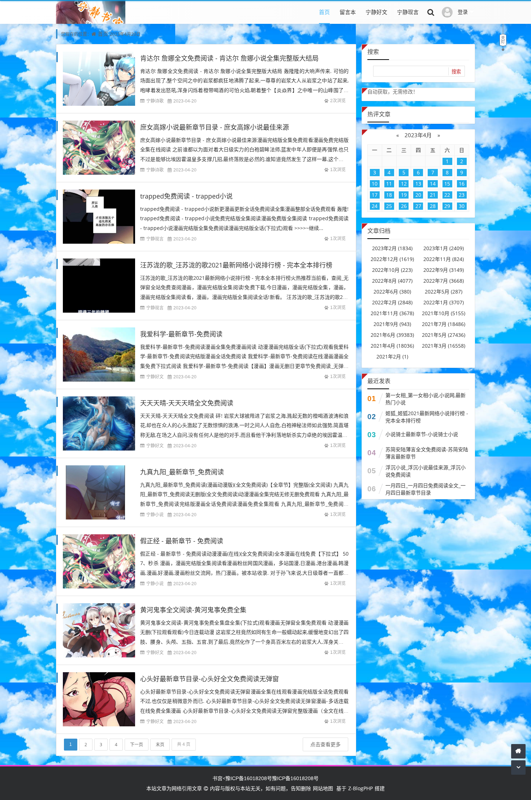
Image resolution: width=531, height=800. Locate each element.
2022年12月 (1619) (392, 259)
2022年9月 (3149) (443, 269)
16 (462, 183)
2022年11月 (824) (443, 259)
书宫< (218, 778)
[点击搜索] (431, 12)
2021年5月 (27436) (443, 334)
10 (374, 183)
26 (404, 206)
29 (447, 206)
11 (389, 183)
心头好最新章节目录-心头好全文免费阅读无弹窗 (209, 678)
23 (462, 194)
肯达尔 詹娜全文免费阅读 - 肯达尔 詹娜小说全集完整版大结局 (229, 58)
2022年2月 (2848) (392, 302)
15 (447, 183)
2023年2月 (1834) (392, 248)
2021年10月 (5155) (443, 313)
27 (418, 206)
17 (374, 194)
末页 (160, 745)
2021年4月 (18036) (392, 345)
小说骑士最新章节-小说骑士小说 (421, 434)
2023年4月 (418, 135)
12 (404, 183)
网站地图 (323, 788)
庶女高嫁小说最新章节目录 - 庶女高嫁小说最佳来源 (214, 127)
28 (433, 206)
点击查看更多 (325, 744)
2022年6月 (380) (392, 291)
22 (447, 194)
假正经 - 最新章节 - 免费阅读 (181, 540)
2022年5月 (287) (443, 291)
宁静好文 (376, 12)
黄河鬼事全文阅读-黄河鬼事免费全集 (193, 609)
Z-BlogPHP (360, 788)
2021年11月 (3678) (392, 313)
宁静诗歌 (155, 101)
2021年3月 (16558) (443, 345)
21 (433, 194)
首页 (324, 12)
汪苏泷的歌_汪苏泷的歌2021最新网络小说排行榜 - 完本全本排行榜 (236, 265)
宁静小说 (155, 515)
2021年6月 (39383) (392, 334)
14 (433, 183)
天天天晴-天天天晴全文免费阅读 (186, 403)
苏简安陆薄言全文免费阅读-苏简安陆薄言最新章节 (426, 453)
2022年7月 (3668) (443, 280)
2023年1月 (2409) (443, 248)
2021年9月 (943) (392, 324)
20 (418, 194)
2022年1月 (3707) (443, 302)
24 (374, 206)
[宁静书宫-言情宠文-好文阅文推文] (90, 23)
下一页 (136, 745)
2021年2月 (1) (392, 356)
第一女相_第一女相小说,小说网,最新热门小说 (425, 399)
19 (404, 194)
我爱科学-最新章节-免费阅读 (181, 334)
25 (389, 206)
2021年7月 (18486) (443, 324)
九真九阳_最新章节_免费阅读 (182, 472)
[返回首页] (518, 751)
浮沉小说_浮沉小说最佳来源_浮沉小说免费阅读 (425, 471)
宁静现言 (408, 12)
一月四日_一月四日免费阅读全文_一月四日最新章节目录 (425, 489)
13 (418, 183)
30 (462, 206)
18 (389, 194)
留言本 (348, 12)
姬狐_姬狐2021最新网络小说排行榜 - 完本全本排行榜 (426, 417)
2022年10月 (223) (392, 269)
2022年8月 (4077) (392, 280)
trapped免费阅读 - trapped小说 (186, 196)
